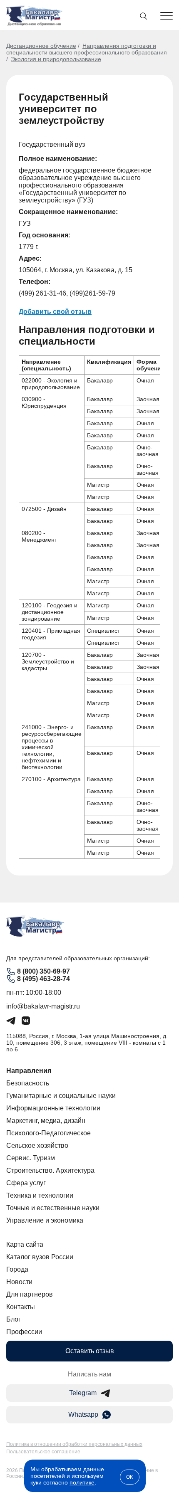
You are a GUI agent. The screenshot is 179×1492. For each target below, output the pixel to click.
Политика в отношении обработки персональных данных (74, 1444)
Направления (28, 1070)
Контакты (20, 1306)
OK (129, 1477)
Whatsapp (83, 1414)
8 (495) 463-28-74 (43, 978)
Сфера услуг (26, 1182)
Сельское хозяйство (37, 1145)
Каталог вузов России (39, 1256)
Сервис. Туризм (30, 1158)
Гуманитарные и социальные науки (61, 1095)
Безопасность (27, 1083)
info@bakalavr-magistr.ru (43, 1006)
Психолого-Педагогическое (48, 1133)
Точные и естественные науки (52, 1207)
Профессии (24, 1331)
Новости (19, 1281)
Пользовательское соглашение (43, 1452)
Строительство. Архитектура (50, 1170)
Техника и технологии (39, 1195)
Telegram (83, 1392)
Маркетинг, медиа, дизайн (45, 1120)
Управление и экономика (44, 1220)
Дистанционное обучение (41, 45)
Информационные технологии (53, 1108)
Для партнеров (29, 1294)
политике (82, 1482)
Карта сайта (24, 1244)
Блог (13, 1319)
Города (17, 1269)
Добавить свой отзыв (55, 311)
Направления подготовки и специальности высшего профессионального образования (86, 49)
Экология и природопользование (56, 59)
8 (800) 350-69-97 (43, 971)
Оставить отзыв (89, 1350)
